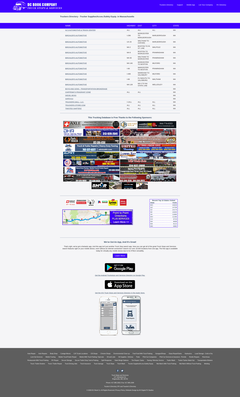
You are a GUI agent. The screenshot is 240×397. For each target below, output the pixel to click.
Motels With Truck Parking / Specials (92, 357)
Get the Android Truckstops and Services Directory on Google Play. (120, 275)
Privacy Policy (120, 390)
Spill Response (106, 360)
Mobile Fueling (51, 357)
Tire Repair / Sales (138, 360)
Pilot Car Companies (150, 357)
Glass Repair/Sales (175, 353)
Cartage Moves (65, 353)
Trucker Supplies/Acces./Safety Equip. (140, 363)
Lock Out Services (36, 357)
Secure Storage (67, 360)
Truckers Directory (166, 5)
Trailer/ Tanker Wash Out (186, 360)
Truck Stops (110, 363)
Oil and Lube (111, 357)
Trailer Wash (171, 360)
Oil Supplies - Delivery (125, 357)
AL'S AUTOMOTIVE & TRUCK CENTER (80, 30)
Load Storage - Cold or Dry (204, 353)
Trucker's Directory (110, 386)
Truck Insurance (85, 363)
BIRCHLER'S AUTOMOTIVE (76, 35)
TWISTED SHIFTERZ (73, 109)
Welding (207, 363)
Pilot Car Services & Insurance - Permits (173, 357)
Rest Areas (206, 357)
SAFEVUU (69, 99)
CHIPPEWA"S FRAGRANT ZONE (78, 92)
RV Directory (221, 5)
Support (180, 5)
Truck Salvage (98, 363)
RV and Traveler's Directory (127, 386)
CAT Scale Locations (81, 353)
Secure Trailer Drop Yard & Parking (86, 360)
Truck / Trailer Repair (55, 363)
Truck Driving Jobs (71, 363)
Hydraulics (188, 353)
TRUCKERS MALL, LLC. (74, 102)
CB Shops (94, 353)
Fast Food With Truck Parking (142, 353)
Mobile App (191, 5)
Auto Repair (31, 353)
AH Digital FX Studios (146, 390)
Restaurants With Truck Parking (37, 360)
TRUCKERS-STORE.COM (75, 105)
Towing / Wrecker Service (155, 360)
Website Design (131, 390)
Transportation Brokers (205, 360)
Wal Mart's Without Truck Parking (190, 363)
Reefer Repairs (194, 357)
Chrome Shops (105, 353)
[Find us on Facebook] (117, 371)
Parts (138, 357)
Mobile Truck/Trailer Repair (67, 357)
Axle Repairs (42, 353)
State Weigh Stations (122, 360)
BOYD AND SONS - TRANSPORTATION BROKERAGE (86, 89)
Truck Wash (121, 363)
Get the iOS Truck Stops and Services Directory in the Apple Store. (120, 293)
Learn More (120, 256)
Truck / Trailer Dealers (37, 363)
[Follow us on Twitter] (122, 371)
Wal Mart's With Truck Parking (166, 363)
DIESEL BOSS (70, 95)
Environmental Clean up (122, 353)
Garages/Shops (160, 353)
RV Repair (54, 360)
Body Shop (53, 353)
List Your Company (206, 5)
